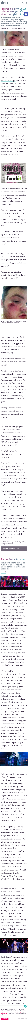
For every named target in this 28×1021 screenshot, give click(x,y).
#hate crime (5, 548)
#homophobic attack (14, 548)
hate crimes (11, 521)
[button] (26, 14)
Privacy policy (4, 1013)
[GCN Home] (4, 3)
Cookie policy (17, 1012)
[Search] (22, 3)
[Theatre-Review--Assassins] (14, 583)
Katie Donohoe (21, 28)
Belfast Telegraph (8, 80)
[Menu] (26, 3)
